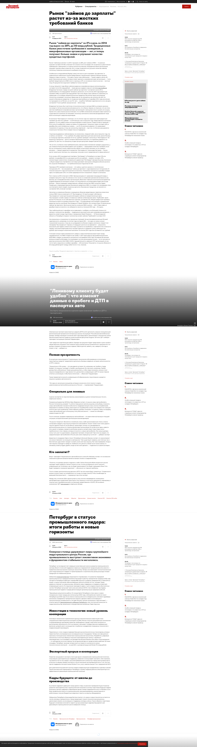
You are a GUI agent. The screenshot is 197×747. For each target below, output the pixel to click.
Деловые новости (91, 498)
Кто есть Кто (122, 6)
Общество (73, 498)
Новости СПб (101, 498)
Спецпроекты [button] (91, 6)
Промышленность (80, 719)
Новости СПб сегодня (111, 498)
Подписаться (111, 1)
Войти (187, 6)
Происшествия (81, 498)
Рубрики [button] (79, 6)
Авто (60, 498)
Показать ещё (129, 77)
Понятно (142, 744)
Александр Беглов (63, 577)
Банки (61, 261)
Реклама (113, 6)
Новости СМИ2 (54, 272)
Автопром (66, 498)
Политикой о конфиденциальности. (127, 743)
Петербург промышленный (94, 719)
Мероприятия (104, 6)
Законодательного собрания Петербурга (73, 602)
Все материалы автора (70, 38)
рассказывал (65, 484)
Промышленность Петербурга (66, 719)
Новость (55, 261)
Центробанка (102, 88)
